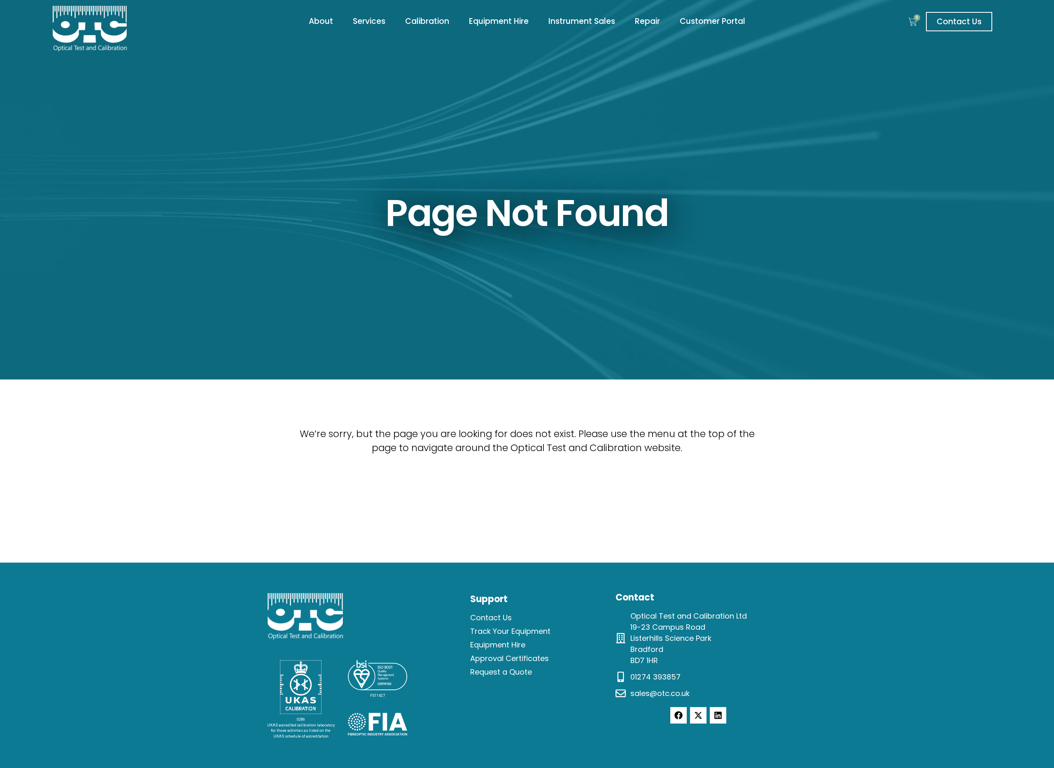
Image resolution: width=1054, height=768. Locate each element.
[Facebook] (678, 715)
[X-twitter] (698, 715)
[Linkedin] (718, 715)
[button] (321, 22)
